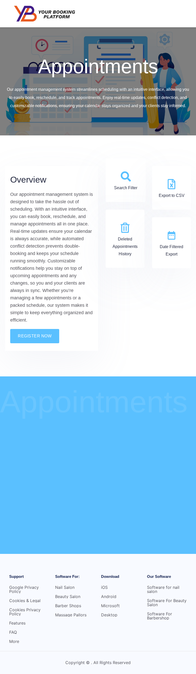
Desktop (109, 614)
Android (108, 596)
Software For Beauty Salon (167, 602)
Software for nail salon (163, 589)
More (14, 641)
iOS (104, 587)
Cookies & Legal (25, 600)
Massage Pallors (71, 614)
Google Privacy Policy (24, 589)
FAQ (13, 632)
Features (17, 623)
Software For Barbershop (159, 615)
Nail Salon (65, 587)
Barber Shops (68, 605)
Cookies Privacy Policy (25, 611)
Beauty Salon (67, 596)
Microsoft (110, 605)
